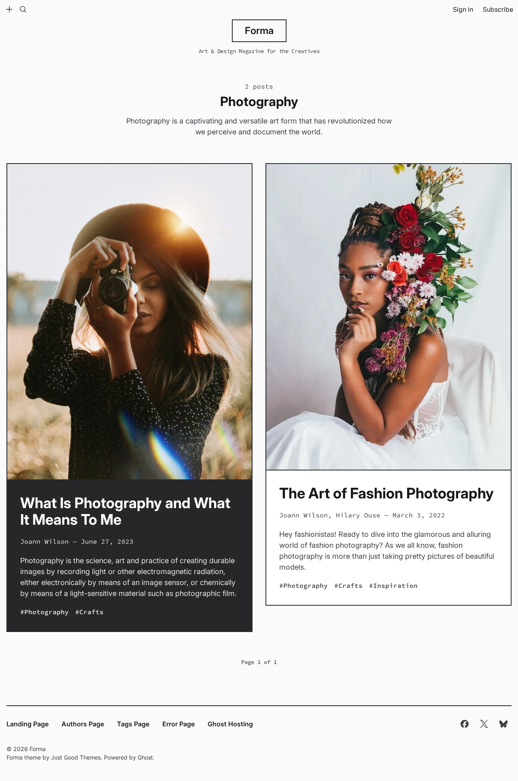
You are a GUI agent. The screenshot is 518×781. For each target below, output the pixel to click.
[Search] (23, 9)
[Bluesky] (503, 724)
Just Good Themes (76, 757)
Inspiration (395, 585)
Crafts (91, 612)
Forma (259, 30)
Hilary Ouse (358, 515)
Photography (46, 612)
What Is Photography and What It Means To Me (125, 511)
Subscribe (498, 9)
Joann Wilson (44, 541)
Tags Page (133, 724)
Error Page (178, 724)
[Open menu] (9, 9)
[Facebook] (464, 724)
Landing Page (27, 724)
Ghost (145, 757)
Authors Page (83, 724)
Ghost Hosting (230, 724)
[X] (484, 724)
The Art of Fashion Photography (386, 493)
